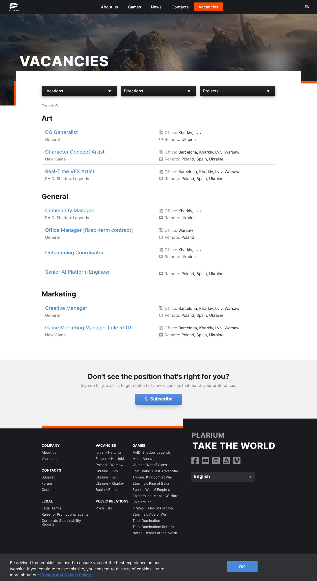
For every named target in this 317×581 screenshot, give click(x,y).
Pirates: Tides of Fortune (152, 508)
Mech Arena (142, 459)
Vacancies (208, 6)
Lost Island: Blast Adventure (155, 471)
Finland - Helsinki (110, 459)
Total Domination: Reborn (153, 527)
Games (134, 6)
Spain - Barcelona (110, 490)
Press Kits (104, 508)
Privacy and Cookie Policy (65, 574)
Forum (47, 483)
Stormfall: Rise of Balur (151, 483)
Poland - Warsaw (109, 465)
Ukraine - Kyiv (107, 477)
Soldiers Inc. (142, 502)
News (156, 6)
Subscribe (161, 399)
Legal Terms (51, 508)
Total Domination (146, 521)
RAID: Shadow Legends (151, 452)
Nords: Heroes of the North (154, 533)
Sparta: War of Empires (151, 490)
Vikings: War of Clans (149, 465)
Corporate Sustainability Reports (61, 523)
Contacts (179, 6)
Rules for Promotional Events (65, 514)
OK (242, 566)
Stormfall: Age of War (149, 514)
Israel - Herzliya (108, 452)
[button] (146, 399)
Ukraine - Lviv (107, 471)
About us (109, 6)
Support (48, 477)
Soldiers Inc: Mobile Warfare (155, 496)
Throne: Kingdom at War (152, 477)
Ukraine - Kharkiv (110, 483)
